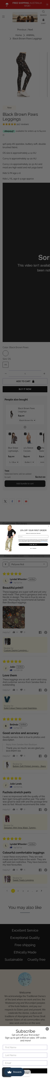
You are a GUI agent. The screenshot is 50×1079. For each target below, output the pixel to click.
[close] (47, 1028)
